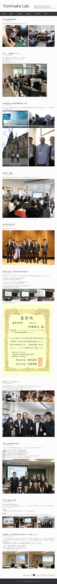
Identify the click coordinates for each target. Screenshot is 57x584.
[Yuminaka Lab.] (16, 6)
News (11, 13)
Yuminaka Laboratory (28, 581)
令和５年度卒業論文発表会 (10, 443)
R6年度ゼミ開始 (7, 173)
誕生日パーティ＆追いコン (10, 382)
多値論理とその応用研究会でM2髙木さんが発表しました (20, 534)
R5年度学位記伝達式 (8, 224)
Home (3, 13)
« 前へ (24, 575)
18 (49, 575)
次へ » (53, 575)
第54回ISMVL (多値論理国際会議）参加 (14, 103)
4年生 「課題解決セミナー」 (11, 53)
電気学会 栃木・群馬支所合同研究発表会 (15, 272)
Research (19, 13)
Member (29, 13)
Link (46, 13)
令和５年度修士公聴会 (9, 500)
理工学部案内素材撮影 (9, 19)
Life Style (37, 13)
